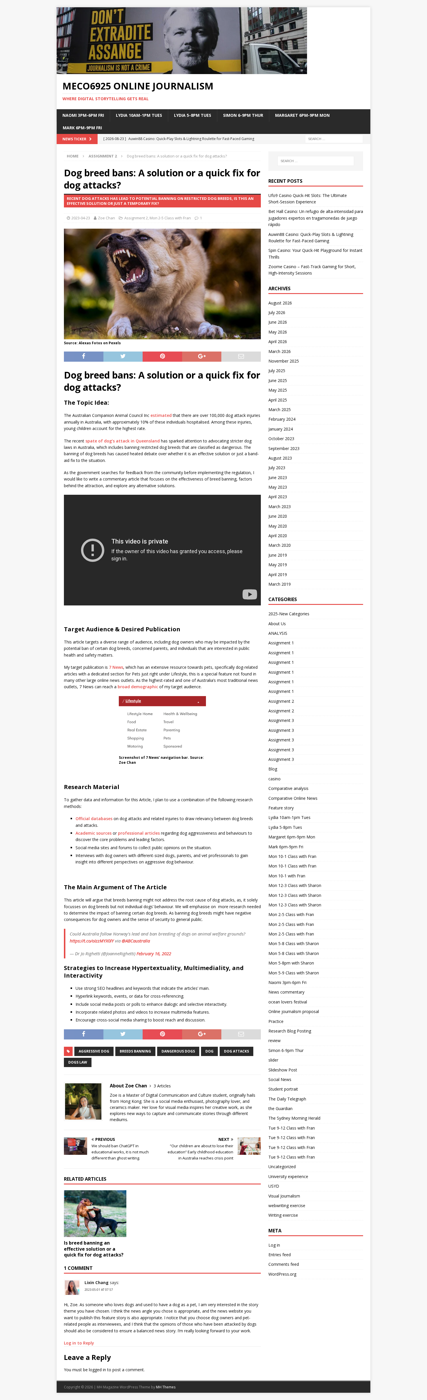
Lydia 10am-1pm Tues (139, 115)
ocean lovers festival (287, 1002)
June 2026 (277, 322)
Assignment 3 (281, 720)
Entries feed (279, 1254)
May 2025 (277, 390)
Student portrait (283, 1089)
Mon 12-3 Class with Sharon (294, 885)
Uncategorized (282, 1166)
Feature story (281, 808)
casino (274, 778)
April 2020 (277, 535)
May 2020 (277, 526)
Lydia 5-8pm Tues (192, 115)
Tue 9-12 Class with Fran (291, 1128)
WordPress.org (282, 1274)
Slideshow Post (282, 1070)
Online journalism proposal (293, 1011)
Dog (209, 1051)
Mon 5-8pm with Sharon (291, 963)
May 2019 (277, 564)
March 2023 (279, 506)
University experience (288, 1176)
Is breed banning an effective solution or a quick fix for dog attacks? (93, 1249)
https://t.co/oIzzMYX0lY (92, 941)
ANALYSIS (277, 633)
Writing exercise (283, 1215)
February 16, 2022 (154, 953)
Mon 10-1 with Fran (286, 876)
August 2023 (280, 458)
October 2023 (281, 438)
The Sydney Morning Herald (294, 1118)
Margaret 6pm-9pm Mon (302, 115)
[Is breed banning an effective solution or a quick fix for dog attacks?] (95, 1213)
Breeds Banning (135, 1051)
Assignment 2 (136, 218)
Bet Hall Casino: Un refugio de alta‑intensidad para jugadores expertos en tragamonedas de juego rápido (315, 218)
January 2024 (280, 429)
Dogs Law (77, 1062)
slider (273, 1060)
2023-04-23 (80, 218)
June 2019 (277, 555)
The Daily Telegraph (287, 1099)
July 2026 (276, 312)
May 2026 (277, 332)
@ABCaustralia (136, 941)
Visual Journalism (284, 1196)
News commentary (286, 992)
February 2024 (281, 419)
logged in (97, 1369)
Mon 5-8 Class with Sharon (293, 943)
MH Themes (165, 1387)
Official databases (94, 818)
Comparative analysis (288, 788)
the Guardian (280, 1108)
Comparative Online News (292, 798)
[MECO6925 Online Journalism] (182, 71)
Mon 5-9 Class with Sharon (293, 973)
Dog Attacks (236, 1051)
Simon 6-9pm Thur (243, 115)
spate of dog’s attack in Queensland (122, 441)
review (274, 1040)
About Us (277, 623)
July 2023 (276, 467)
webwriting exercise (286, 1205)
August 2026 (280, 303)
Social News (279, 1079)
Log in (274, 1245)
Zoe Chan (106, 218)
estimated (161, 415)
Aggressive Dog (94, 1051)
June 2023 (277, 477)
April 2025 (277, 400)
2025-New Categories (288, 613)
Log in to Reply (79, 1343)
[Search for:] (334, 138)
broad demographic (138, 686)
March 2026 (279, 351)
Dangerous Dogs (178, 1051)
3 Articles (162, 1086)
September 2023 (283, 448)
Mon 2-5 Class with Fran (170, 218)
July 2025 (276, 370)
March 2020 (279, 545)
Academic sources (94, 833)
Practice (276, 1021)
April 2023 (277, 496)
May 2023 (277, 487)
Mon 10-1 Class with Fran (292, 856)
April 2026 (277, 341)
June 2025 (277, 380)
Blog (272, 769)
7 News (116, 667)
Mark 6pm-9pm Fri (82, 127)
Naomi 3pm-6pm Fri (83, 115)
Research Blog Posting (289, 1031)
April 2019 (277, 574)
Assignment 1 (281, 643)
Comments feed (283, 1264)
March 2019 (279, 584)
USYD (273, 1186)
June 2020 (277, 516)
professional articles (139, 833)
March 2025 (279, 409)
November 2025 (283, 361)
